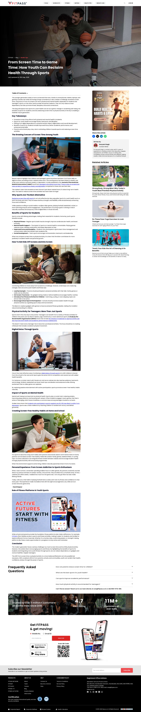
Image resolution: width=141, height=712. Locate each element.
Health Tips (87, 3)
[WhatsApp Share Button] (102, 692)
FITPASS (10, 58)
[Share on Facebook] (93, 136)
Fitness (67, 3)
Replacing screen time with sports (23, 198)
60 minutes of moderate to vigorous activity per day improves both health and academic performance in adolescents (46, 320)
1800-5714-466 (98, 687)
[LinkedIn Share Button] (99, 692)
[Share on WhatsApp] (105, 136)
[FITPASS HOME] (17, 3)
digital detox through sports (51, 373)
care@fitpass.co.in (112, 687)
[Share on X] (97, 136)
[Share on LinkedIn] (101, 136)
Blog (17, 58)
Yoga (46, 3)
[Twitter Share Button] (90, 692)
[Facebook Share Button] (88, 692)
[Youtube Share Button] (96, 692)
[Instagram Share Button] (93, 692)
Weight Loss (100, 3)
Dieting (77, 3)
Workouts (56, 3)
